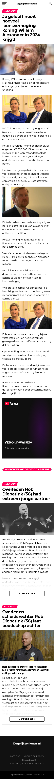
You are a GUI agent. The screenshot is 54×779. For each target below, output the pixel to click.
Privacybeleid (28, 760)
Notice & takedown (34, 756)
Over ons (15, 756)
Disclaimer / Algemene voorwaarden (28, 764)
